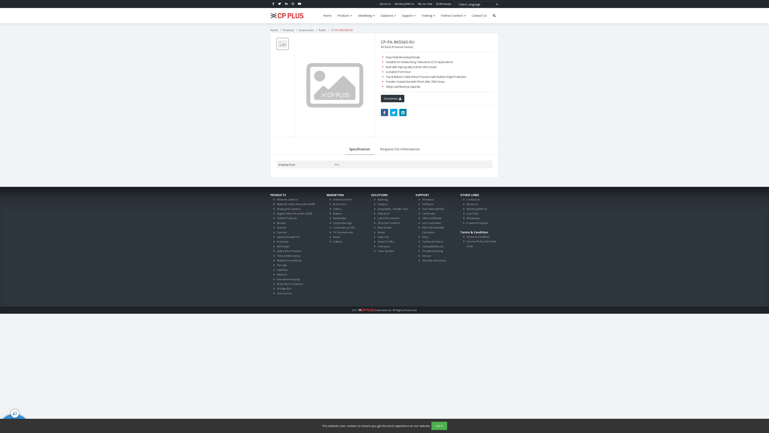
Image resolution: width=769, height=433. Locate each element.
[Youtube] (299, 4)
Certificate (428, 213)
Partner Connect (452, 15)
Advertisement (342, 199)
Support (407, 15)
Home (327, 15)
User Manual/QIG (433, 209)
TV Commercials (343, 232)
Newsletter (340, 218)
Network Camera (287, 199)
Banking (383, 199)
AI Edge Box (284, 288)
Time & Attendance (289, 256)
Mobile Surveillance (289, 260)
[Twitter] (279, 4)
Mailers (337, 213)
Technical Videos (432, 241)
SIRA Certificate (431, 218)
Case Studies (386, 251)
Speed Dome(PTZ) (288, 237)
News (336, 237)
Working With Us (404, 4)
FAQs (425, 237)
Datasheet (391, 98)
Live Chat (426, 4)
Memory (282, 274)
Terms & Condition (478, 237)
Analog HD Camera (289, 209)
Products (343, 15)
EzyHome (283, 241)
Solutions (387, 15)
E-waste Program (477, 223)
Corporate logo (342, 223)
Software (428, 204)
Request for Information (400, 149)
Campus (383, 204)
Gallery (337, 241)
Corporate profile (344, 227)
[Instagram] (293, 4)
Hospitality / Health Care (393, 209)
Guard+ (282, 227)
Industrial (384, 213)
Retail (381, 232)
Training (427, 15)
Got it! (439, 426)
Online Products (287, 218)
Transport (384, 246)
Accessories (306, 30)
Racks (322, 30)
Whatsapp (445, 4)
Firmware (428, 199)
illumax (281, 223)
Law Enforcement (389, 218)
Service (427, 256)
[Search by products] (494, 15)
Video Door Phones (289, 251)
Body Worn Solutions (290, 284)
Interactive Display (288, 279)
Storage (282, 265)
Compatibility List (432, 246)
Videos (337, 209)
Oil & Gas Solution (389, 223)
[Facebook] (273, 4)
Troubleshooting (432, 251)
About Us (385, 4)
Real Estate (385, 227)
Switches (282, 270)
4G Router (283, 246)
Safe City (383, 237)
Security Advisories (434, 260)
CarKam (282, 232)
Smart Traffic (386, 241)
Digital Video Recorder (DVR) (294, 213)
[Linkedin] (286, 4)
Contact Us (479, 15)
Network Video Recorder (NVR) (296, 204)
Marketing (365, 15)
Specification (359, 149)
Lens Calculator (432, 223)
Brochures (339, 204)
